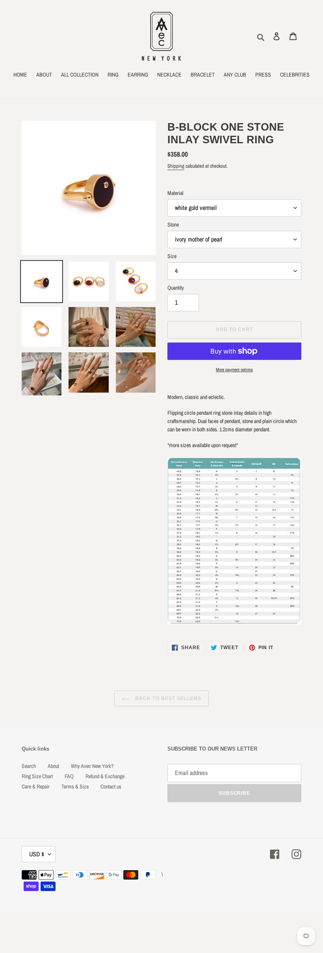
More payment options (234, 370)
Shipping (175, 166)
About (53, 766)
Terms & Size (75, 786)
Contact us (110, 786)
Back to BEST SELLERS (167, 698)
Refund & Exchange (104, 776)
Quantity (175, 287)
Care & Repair (36, 786)
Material (175, 193)
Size (171, 256)
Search (29, 766)
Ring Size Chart (37, 776)
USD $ (36, 854)
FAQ (69, 776)
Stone (173, 224)
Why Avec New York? (92, 766)
